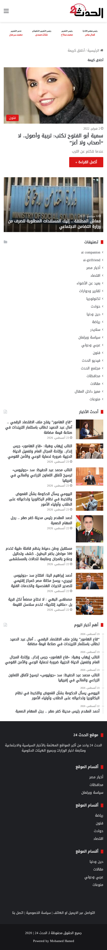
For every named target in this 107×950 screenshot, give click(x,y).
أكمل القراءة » (86, 162)
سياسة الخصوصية (38, 913)
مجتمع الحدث (90, 368)
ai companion (90, 252)
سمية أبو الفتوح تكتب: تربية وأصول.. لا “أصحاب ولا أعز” (60, 139)
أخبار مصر (93, 267)
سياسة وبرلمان (89, 337)
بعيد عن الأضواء (88, 283)
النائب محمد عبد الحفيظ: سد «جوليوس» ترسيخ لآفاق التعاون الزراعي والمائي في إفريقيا (41, 475)
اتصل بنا (17, 913)
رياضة (96, 322)
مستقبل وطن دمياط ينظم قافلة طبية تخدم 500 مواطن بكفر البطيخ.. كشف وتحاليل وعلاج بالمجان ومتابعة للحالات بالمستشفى (39, 553)
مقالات (95, 383)
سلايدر (95, 329)
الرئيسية (93, 50)
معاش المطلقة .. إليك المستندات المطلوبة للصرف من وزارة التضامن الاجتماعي (54, 223)
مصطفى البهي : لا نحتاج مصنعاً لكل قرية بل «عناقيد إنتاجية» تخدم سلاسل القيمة (40, 602)
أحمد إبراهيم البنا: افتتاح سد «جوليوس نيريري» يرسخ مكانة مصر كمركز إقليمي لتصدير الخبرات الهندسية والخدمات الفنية (41, 580)
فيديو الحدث (91, 360)
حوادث (95, 306)
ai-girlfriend (91, 260)
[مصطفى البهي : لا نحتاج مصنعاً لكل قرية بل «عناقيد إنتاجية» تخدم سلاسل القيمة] (89, 606)
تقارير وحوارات (89, 291)
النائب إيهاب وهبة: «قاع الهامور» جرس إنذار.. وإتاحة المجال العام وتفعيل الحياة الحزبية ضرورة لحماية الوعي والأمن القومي (40, 451)
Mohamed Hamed (62, 941)
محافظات (93, 376)
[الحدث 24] (86, 10)
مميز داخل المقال (87, 391)
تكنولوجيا (93, 298)
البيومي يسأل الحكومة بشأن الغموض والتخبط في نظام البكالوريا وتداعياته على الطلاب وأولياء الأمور (40, 499)
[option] (53, 204)
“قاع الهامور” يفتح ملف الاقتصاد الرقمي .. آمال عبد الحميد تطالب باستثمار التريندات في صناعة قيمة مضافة (38, 427)
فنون (96, 352)
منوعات (95, 399)
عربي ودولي (90, 345)
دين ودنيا (93, 314)
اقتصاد (95, 275)
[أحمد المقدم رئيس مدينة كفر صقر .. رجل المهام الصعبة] (89, 529)
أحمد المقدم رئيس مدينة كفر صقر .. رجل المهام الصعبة (41, 520)
